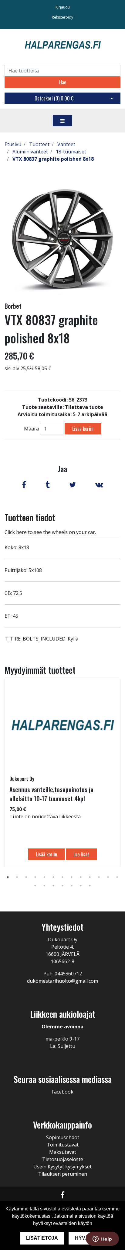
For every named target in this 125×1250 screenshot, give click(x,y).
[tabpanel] (62, 773)
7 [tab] (62, 877)
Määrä (31, 428)
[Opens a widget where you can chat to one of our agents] (102, 1239)
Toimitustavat (63, 1144)
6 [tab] (53, 877)
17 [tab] (62, 886)
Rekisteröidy (62, 17)
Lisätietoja (42, 1238)
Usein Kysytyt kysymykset (62, 1166)
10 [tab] (90, 877)
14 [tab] (35, 886)
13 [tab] (117, 877)
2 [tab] (17, 877)
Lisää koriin (82, 428)
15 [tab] (44, 886)
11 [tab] (99, 877)
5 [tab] (44, 877)
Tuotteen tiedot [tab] (30, 517)
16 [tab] (53, 886)
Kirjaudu (63, 7)
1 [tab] (8, 877)
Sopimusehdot (62, 1137)
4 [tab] (35, 877)
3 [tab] (26, 877)
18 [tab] (72, 886)
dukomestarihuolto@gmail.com (62, 981)
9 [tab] (81, 877)
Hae (62, 82)
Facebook (62, 1091)
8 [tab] (72, 877)
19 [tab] (81, 886)
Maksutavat (62, 1152)
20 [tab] (90, 886)
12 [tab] (108, 877)
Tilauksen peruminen (62, 1174)
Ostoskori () (54, 98)
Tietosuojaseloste (62, 1159)
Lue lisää (81, 854)
